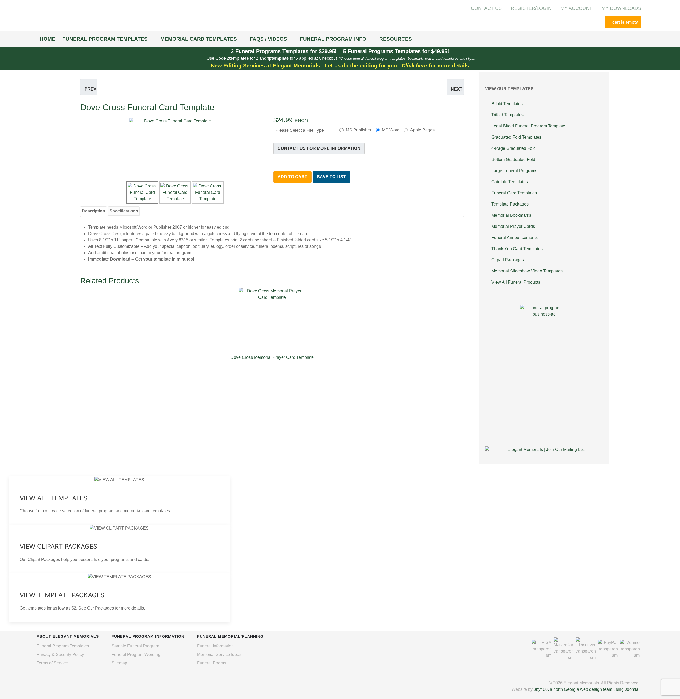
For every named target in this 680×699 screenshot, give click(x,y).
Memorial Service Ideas (219, 654)
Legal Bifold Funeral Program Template (528, 126)
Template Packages (510, 204)
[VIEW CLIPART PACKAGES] (119, 549)
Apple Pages (422, 130)
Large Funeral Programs (514, 170)
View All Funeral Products (515, 282)
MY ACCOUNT (576, 8)
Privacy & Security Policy (60, 654)
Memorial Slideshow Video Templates (527, 271)
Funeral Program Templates (63, 646)
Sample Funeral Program (135, 646)
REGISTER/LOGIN (531, 8)
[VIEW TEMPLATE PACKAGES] (119, 597)
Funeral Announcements (514, 237)
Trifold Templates (507, 115)
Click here (414, 66)
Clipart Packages (507, 260)
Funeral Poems (211, 663)
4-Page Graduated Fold (513, 148)
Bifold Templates (507, 103)
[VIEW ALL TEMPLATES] (119, 500)
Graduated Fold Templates (516, 137)
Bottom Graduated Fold (513, 159)
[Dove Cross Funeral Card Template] (175, 148)
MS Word (391, 130)
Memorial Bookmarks (511, 215)
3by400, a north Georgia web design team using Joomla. (587, 689)
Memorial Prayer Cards (513, 226)
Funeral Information (215, 646)
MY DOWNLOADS (621, 8)
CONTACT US (486, 8)
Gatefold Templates (509, 182)
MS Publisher (358, 130)
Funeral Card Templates (514, 193)
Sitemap (119, 663)
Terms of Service (52, 663)
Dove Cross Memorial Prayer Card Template (272, 357)
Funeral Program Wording (136, 654)
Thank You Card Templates (517, 248)
